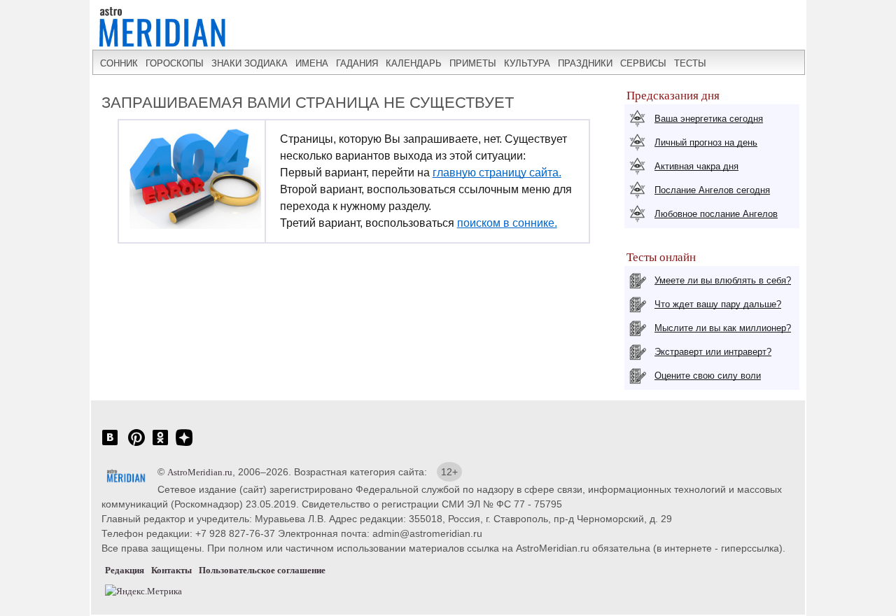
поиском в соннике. (507, 223)
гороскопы (175, 63)
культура (527, 63)
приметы (472, 63)
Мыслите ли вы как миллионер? (722, 328)
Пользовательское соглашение (262, 570)
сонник (119, 63)
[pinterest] (136, 445)
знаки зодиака (249, 63)
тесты (690, 63)
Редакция (124, 570)
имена (311, 63)
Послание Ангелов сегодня (712, 190)
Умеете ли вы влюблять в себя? (722, 280)
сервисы (643, 63)
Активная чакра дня (696, 166)
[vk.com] (109, 445)
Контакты (171, 570)
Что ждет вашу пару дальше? (717, 304)
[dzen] (184, 445)
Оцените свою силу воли (707, 375)
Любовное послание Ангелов (716, 214)
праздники (585, 63)
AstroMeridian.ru (199, 472)
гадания (357, 63)
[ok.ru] (160, 445)
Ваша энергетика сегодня (708, 118)
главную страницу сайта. (497, 172)
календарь (414, 63)
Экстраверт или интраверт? (712, 351)
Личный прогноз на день (705, 142)
